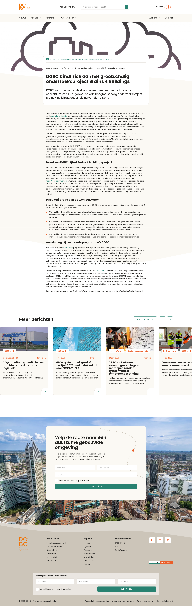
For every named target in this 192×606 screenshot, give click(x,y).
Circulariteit (51, 550)
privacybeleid (84, 480)
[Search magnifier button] (126, 7)
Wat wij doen (67, 18)
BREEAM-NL (102, 271)
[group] (166, 319)
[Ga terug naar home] (27, 7)
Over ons (152, 18)
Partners (50, 18)
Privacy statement (145, 601)
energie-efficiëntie (59, 116)
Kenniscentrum (67, 7)
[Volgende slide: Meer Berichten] (170, 319)
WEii (116, 546)
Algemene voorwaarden (123, 601)
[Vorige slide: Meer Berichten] (162, 319)
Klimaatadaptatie (54, 546)
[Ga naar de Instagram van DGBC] (160, 540)
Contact (169, 17)
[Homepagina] (47, 59)
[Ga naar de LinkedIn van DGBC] (152, 540)
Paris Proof (68, 248)
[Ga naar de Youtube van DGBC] (168, 540)
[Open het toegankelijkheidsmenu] (170, 7)
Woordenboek (90, 553)
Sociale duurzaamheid (56, 543)
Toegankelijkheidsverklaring (97, 601)
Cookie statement (165, 601)
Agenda (34, 18)
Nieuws (22, 17)
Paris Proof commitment (57, 181)
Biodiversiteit (52, 557)
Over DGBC (89, 560)
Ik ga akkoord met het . (75, 480)
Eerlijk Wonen (121, 550)
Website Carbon (166, 562)
